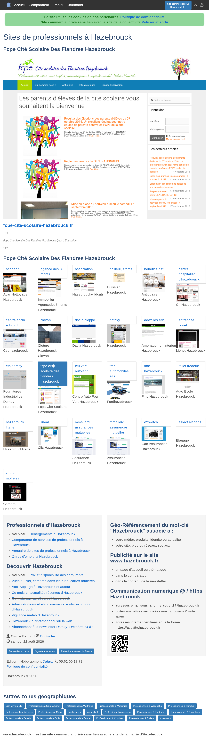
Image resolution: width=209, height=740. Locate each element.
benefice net (153, 269)
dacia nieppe (85, 320)
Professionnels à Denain (18, 718)
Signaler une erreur (45, 651)
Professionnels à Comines (109, 718)
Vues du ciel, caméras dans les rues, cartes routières (53, 581)
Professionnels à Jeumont (117, 712)
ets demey (14, 366)
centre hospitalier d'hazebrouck (189, 274)
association (84, 269)
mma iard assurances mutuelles (84, 427)
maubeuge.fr (74, 712)
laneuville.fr (93, 712)
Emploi (57, 5)
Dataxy (48, 661)
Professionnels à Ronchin (181, 706)
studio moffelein (13, 475)
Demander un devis (19, 651)
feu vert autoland (81, 368)
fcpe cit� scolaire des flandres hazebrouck (49, 373)
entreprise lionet (186, 322)
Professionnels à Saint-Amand (44, 706)
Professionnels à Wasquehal (147, 706)
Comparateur (39, 5)
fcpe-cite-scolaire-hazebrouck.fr (38, 225)
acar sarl (12, 269)
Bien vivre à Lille (14, 706)
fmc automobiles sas (119, 371)
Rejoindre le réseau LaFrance (76, 651)
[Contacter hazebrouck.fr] (201, 5)
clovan (45, 320)
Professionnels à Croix (48, 718)
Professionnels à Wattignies (113, 706)
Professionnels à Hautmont (151, 712)
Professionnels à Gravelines (185, 712)
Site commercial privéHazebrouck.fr (178, 5)
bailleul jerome (121, 269)
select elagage (190, 422)
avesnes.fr (165, 718)
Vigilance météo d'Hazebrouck (35, 615)
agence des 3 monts (51, 271)
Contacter (47, 636)
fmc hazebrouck (153, 368)
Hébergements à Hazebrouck (52, 534)
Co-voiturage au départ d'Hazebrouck (41, 598)
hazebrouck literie (15, 424)
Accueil (19, 5)
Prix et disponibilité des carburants (56, 575)
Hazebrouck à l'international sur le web (42, 621)
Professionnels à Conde (78, 718)
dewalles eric (154, 320)
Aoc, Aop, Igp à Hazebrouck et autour (41, 587)
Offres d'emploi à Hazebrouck (35, 556)
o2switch (151, 422)
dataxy (115, 320)
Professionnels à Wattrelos (79, 706)
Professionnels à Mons (50, 712)
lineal (44, 422)
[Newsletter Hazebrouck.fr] (195, 5)
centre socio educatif (15, 322)
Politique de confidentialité (142, 17)
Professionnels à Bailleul (141, 718)
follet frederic (189, 366)
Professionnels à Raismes (19, 712)
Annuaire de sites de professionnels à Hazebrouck (51, 550)
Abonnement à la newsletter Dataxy (52, 627)
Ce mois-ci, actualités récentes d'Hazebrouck (47, 592)
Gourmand (74, 5)
